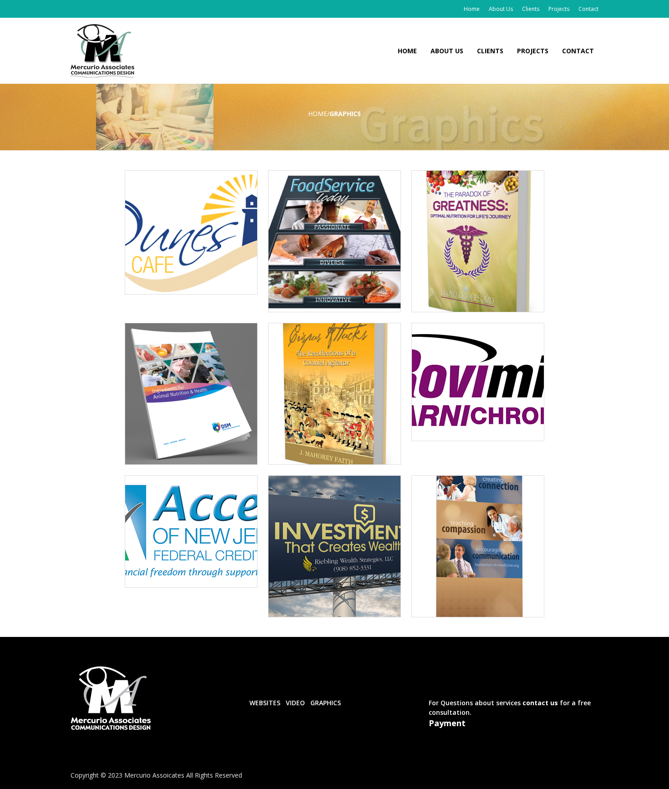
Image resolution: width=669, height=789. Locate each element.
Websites (264, 702)
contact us (539, 702)
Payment (447, 723)
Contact (588, 9)
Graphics (325, 702)
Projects (558, 9)
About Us (501, 9)
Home (472, 9)
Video (295, 702)
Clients (530, 9)
